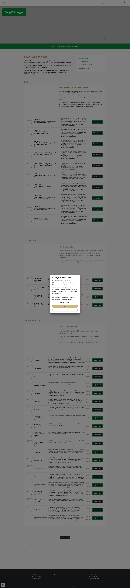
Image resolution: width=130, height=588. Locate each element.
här (71, 299)
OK (65, 306)
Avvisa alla (65, 310)
